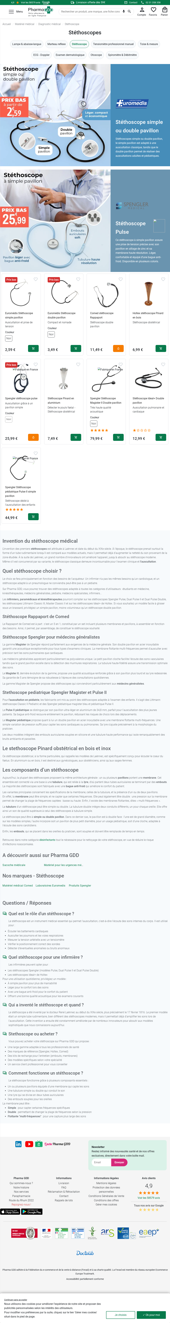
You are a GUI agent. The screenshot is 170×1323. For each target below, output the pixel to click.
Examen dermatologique (70, 55)
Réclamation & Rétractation (64, 1191)
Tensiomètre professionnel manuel (113, 44)
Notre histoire (21, 1187)
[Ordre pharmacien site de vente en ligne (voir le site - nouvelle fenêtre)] (61, 1233)
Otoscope (96, 55)
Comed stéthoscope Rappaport (101, 315)
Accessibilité (72, 1279)
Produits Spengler (80, 885)
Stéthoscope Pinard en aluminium (61, 400)
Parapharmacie (21, 1196)
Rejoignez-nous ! (21, 1204)
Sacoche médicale (13, 865)
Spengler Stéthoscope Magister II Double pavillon (105, 400)
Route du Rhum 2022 (21, 1200)
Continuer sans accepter (15, 1299)
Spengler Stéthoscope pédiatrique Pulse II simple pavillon (20, 491)
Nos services (21, 1191)
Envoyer (119, 1162)
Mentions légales (106, 1183)
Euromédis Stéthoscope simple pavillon (19, 315)
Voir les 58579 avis (30, 2)
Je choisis (121, 1314)
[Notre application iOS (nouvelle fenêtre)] (10, 1211)
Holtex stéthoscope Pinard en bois (148, 315)
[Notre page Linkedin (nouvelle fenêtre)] (18, 1144)
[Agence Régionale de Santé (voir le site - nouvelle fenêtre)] (107, 1233)
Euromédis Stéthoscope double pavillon (61, 315)
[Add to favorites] (35, 279)
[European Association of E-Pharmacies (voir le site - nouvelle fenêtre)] (149, 1233)
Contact (133, 2)
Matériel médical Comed (17, 885)
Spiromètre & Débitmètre (122, 55)
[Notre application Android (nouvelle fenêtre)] (31, 1211)
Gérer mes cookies (106, 1204)
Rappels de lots (64, 1200)
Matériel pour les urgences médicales (67, 865)
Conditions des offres (106, 1200)
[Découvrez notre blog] (57, 1144)
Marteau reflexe (56, 44)
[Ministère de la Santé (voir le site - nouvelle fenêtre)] (46, 1233)
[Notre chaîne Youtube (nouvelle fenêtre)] (29, 1144)
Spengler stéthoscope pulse (21, 398)
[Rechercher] (129, 11)
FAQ (63, 1187)
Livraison (63, 1183)
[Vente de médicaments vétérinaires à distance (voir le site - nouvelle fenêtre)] (77, 1233)
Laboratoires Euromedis (50, 885)
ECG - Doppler (41, 55)
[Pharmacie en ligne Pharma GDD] (39, 11)
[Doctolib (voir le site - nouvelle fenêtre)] (85, 1253)
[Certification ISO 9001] (24, 1233)
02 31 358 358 (153, 2)
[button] (11, 11)
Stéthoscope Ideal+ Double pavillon (148, 400)
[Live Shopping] (39, 1144)
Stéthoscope (79, 44)
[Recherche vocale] (124, 12)
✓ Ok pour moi (151, 1314)
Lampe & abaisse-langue (26, 44)
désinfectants (47, 839)
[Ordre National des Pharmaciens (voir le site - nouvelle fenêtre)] (93, 1233)
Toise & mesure (149, 44)
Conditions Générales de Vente (106, 1196)
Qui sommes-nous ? (21, 1183)
